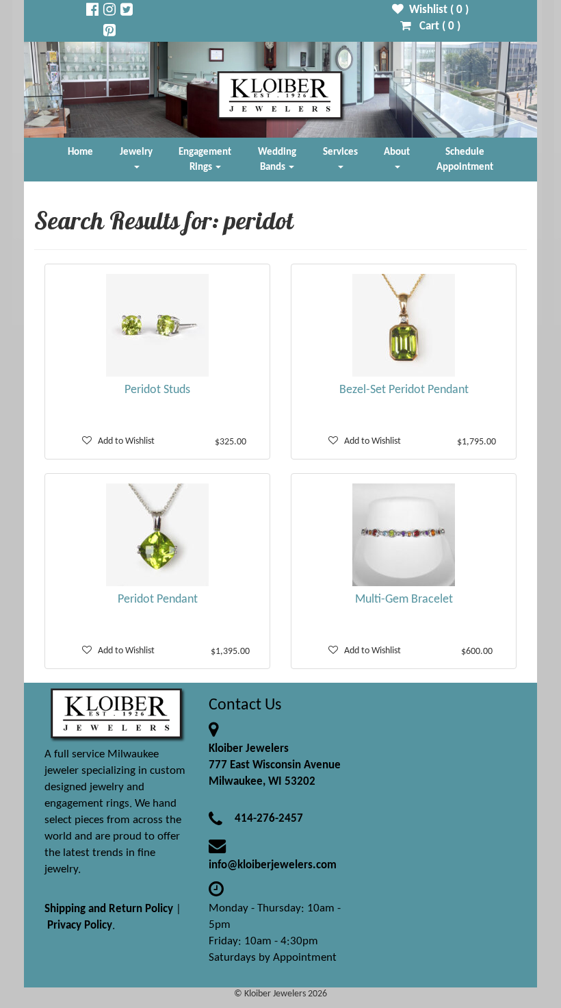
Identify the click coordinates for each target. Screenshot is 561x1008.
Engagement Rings (205, 160)
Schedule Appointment (464, 160)
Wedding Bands (277, 160)
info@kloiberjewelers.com (273, 865)
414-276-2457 (269, 818)
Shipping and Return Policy (108, 909)
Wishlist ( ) (436, 10)
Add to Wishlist (123, 441)
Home (80, 152)
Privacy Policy (79, 925)
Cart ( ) (435, 26)
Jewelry (136, 152)
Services (340, 152)
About (397, 152)
